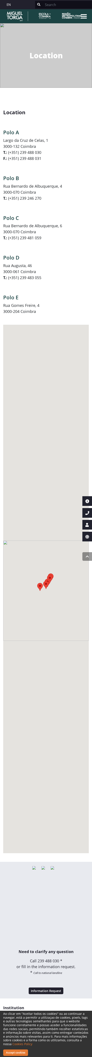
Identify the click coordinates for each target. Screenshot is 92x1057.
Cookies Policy (22, 1044)
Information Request (46, 991)
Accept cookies (15, 1052)
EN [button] (9, 4)
